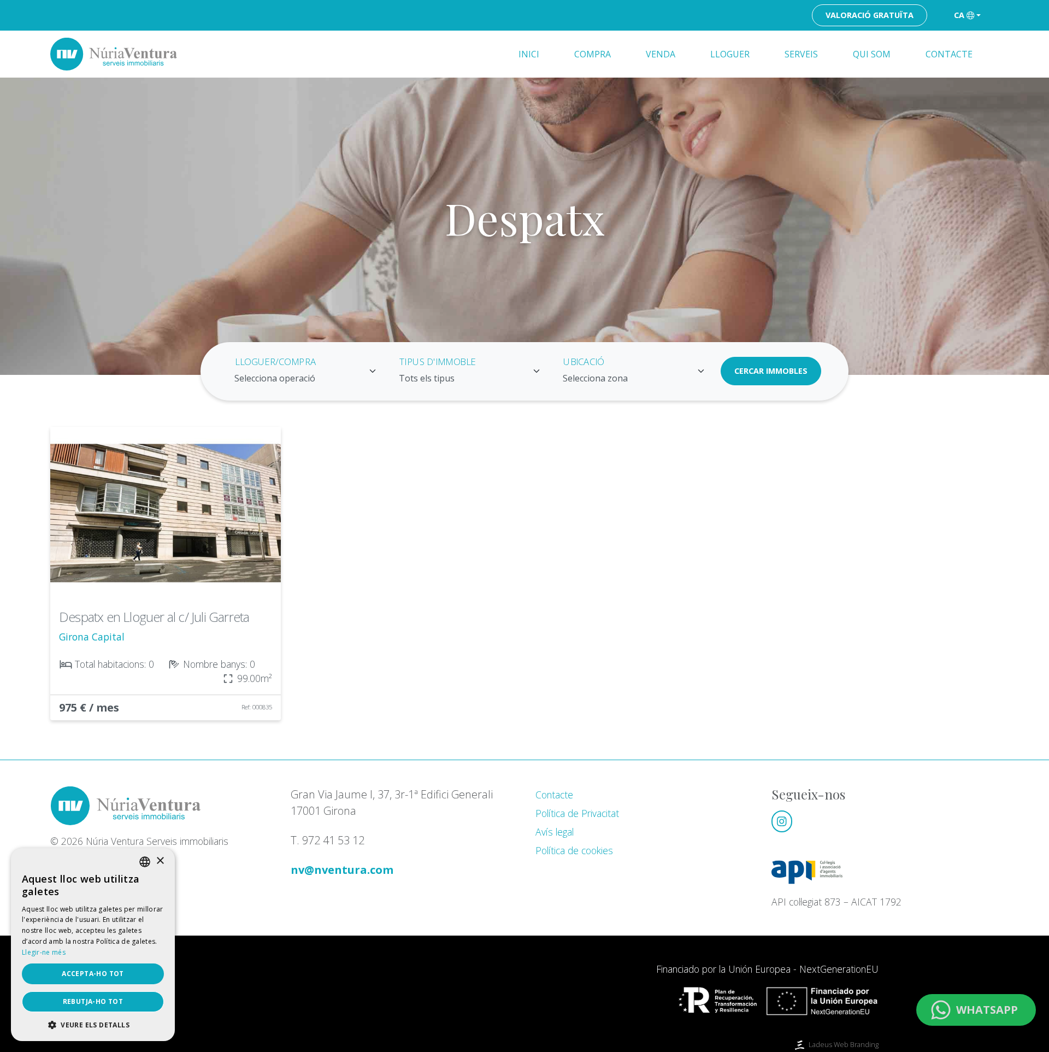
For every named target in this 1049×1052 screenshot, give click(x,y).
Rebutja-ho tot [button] (93, 1001)
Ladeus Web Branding (844, 1044)
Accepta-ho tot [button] (93, 973)
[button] (93, 1024)
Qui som (872, 54)
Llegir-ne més (44, 952)
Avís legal (554, 831)
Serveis (801, 54)
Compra (592, 54)
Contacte (949, 54)
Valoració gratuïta (870, 15)
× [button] (160, 861)
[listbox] (144, 861)
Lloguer (730, 54)
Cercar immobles (771, 371)
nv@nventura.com (342, 869)
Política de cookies (574, 850)
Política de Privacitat (577, 813)
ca (959, 15)
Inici (528, 54)
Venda (660, 54)
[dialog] (93, 944)
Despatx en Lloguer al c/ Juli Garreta (154, 617)
